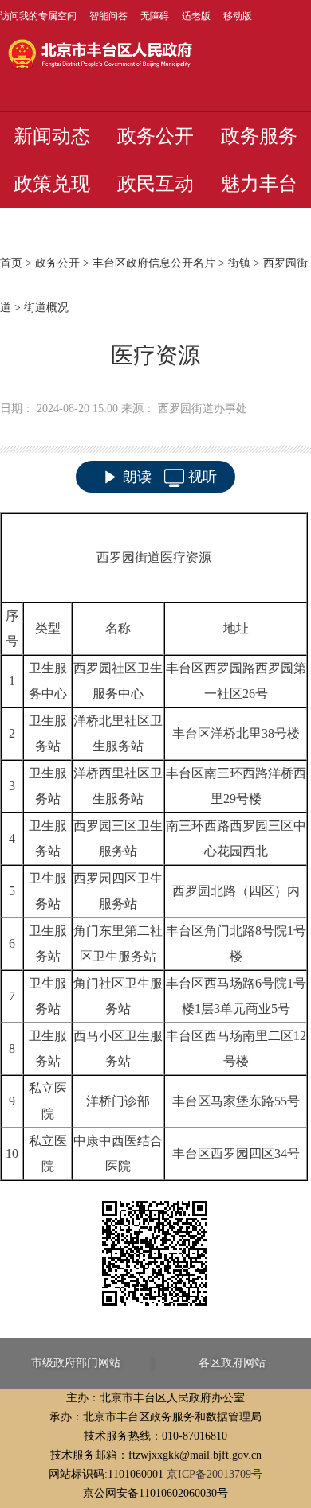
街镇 (239, 263)
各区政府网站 (232, 1363)
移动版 (237, 15)
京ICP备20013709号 (214, 1474)
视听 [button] (202, 477)
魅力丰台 (259, 183)
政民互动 (155, 183)
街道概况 (46, 308)
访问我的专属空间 (38, 15)
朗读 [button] (137, 477)
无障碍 (154, 15)
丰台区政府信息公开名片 (154, 263)
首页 (11, 263)
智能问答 (108, 15)
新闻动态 (52, 136)
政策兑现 (52, 183)
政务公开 (155, 136)
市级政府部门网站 (75, 1363)
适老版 (196, 15)
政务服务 (259, 136)
